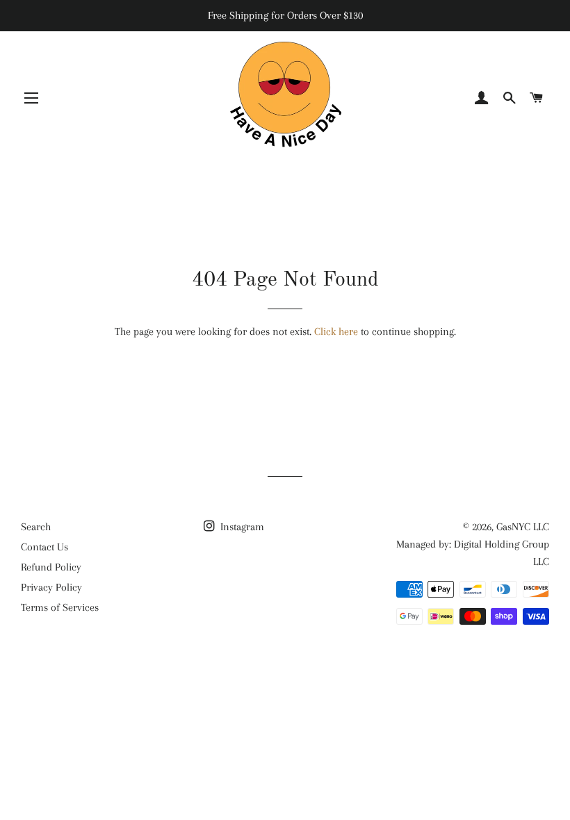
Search (36, 526)
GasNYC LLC (522, 526)
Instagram (241, 526)
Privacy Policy (51, 587)
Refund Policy (51, 567)
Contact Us (44, 547)
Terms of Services (60, 607)
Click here (336, 331)
